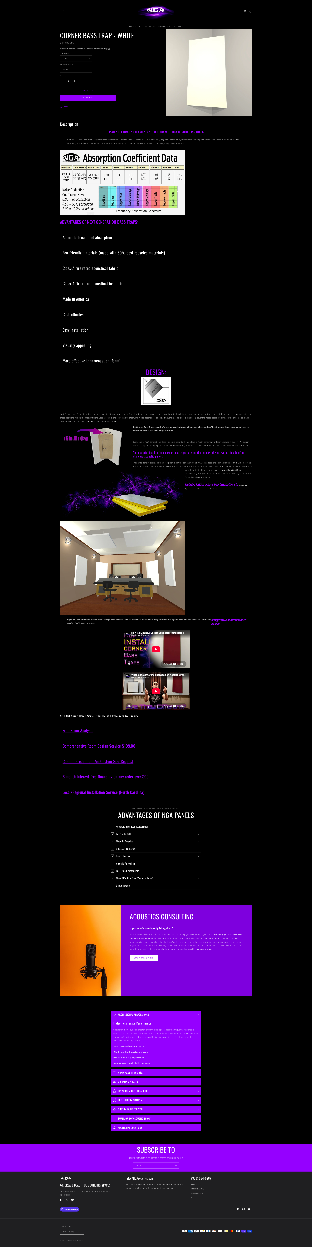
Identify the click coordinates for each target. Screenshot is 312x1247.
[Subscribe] (176, 1165)
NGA (193, 1198)
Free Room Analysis (78, 730)
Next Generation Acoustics (74, 1241)
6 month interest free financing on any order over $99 (106, 777)
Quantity (63, 76)
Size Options (64, 53)
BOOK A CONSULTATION (144, 958)
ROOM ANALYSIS (197, 1189)
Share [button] (65, 107)
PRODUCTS (195, 1184)
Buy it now (88, 98)
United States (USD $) (71, 1232)
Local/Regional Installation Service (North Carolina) (103, 792)
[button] (63, 11)
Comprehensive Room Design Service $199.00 (99, 746)
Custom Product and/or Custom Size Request (98, 761)
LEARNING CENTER (198, 1193)
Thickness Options (66, 65)
